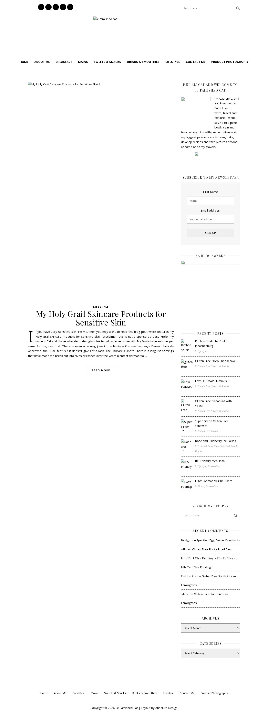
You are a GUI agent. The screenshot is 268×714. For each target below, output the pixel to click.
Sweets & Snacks (107, 61)
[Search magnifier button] (238, 8)
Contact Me (195, 61)
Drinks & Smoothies (143, 61)
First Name (210, 192)
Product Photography (230, 61)
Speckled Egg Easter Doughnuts (218, 540)
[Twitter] (63, 7)
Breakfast (64, 61)
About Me (42, 61)
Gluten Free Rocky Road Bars (212, 549)
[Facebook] (48, 7)
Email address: (210, 210)
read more (101, 370)
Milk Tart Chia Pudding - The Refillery (208, 558)
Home (24, 61)
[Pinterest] (56, 7)
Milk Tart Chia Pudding (196, 567)
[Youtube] (70, 7)
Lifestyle (172, 61)
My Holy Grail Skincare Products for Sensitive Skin (101, 317)
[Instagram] (41, 7)
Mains (83, 61)
